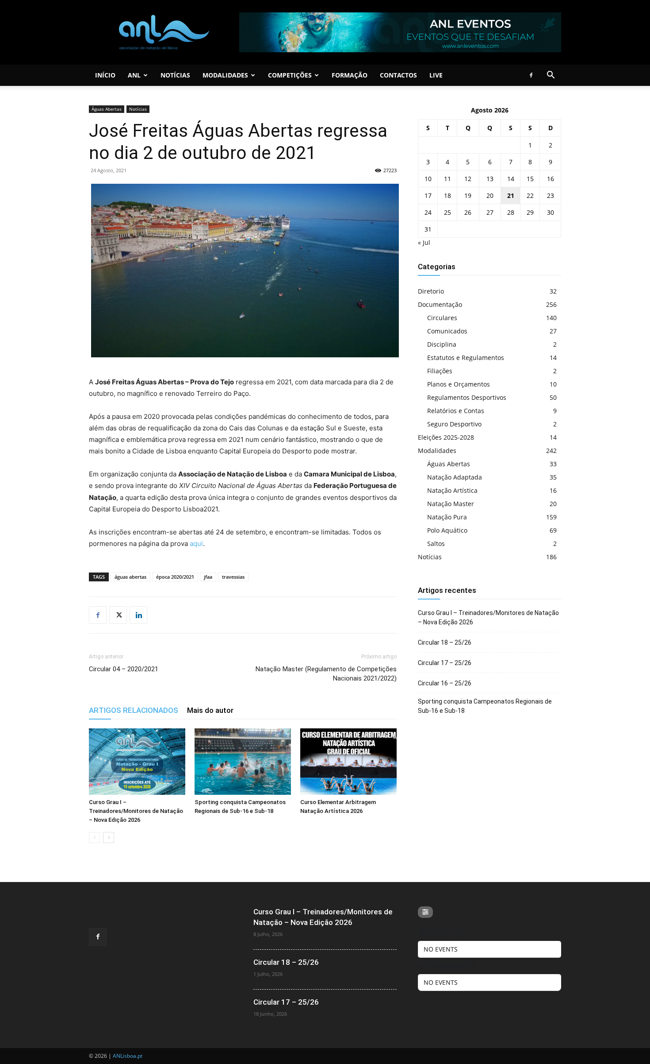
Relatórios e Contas (455, 410)
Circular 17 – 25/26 (444, 662)
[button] (550, 76)
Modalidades (225, 75)
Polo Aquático (447, 530)
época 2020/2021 (175, 576)
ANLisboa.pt (127, 1056)
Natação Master (450, 503)
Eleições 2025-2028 (446, 437)
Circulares (442, 317)
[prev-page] (94, 837)
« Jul (424, 242)
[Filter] (425, 912)
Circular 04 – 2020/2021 (123, 669)
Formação (349, 75)
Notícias (175, 75)
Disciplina (441, 344)
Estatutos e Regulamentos (465, 357)
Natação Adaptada (454, 477)
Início (105, 75)
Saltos (436, 543)
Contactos (398, 75)
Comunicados (447, 331)
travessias (233, 576)
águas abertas (130, 576)
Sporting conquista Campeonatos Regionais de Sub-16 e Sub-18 (485, 706)
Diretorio (431, 291)
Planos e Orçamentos (458, 384)
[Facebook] (531, 75)
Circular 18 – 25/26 (444, 642)
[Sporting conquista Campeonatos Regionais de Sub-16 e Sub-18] (243, 761)
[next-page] (108, 837)
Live (436, 75)
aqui (196, 543)
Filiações (439, 371)
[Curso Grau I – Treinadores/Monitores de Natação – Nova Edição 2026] (137, 761)
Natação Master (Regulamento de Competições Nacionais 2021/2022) (326, 673)
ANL (134, 75)
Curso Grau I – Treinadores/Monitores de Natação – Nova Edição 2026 (136, 811)
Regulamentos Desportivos (466, 397)
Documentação (440, 304)
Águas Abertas (107, 109)
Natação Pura (447, 517)
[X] (118, 615)
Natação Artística (452, 490)
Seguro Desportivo (454, 424)
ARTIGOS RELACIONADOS (133, 710)
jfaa (208, 576)
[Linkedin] (138, 615)
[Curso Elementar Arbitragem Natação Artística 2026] (348, 761)
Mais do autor (210, 710)
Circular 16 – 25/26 (444, 683)
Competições (290, 75)
